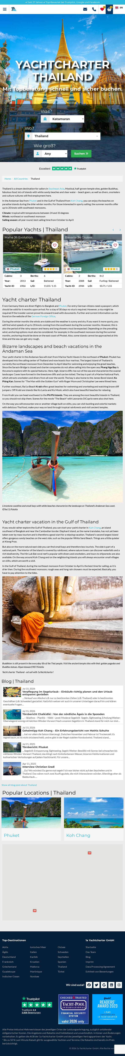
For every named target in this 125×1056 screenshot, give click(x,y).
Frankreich (8, 961)
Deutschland (9, 956)
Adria (5, 947)
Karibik (34, 956)
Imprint (90, 961)
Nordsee (34, 976)
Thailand (62, 966)
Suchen (80, 153)
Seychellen (63, 956)
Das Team (91, 951)
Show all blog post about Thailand (19, 784)
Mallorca (34, 966)
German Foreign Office (43, 316)
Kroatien (34, 961)
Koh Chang (76, 200)
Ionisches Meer (38, 947)
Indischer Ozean (10, 976)
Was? (46, 111)
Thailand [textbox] (41, 136)
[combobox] (119, 8)
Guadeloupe (8, 971)
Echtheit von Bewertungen (100, 971)
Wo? (29, 128)
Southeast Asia (56, 188)
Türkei (61, 971)
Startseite (91, 947)
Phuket (33, 200)
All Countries (21, 178)
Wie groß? (45, 145)
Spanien (62, 961)
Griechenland (9, 966)
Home (8, 178)
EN (121, 7)
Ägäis (5, 951)
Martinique (36, 971)
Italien (33, 951)
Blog (88, 956)
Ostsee (61, 947)
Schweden (63, 951)
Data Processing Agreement (100, 966)
